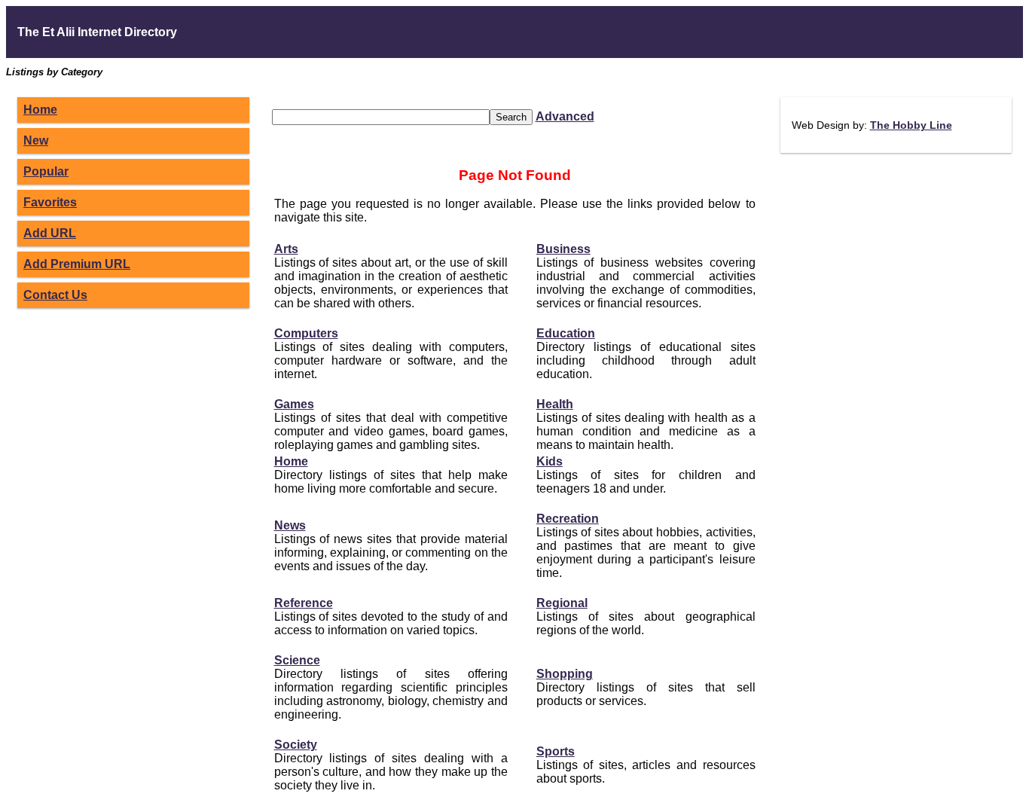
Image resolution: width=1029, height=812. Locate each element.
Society (295, 744)
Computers (306, 333)
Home (40, 109)
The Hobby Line (911, 125)
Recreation (567, 518)
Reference (303, 603)
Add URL (49, 233)
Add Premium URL (76, 264)
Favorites (50, 202)
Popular (46, 171)
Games (294, 404)
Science (297, 660)
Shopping (564, 673)
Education (565, 333)
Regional (562, 603)
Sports (555, 751)
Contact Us (55, 294)
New (35, 140)
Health (554, 404)
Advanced (565, 116)
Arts (286, 249)
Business (563, 249)
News (290, 525)
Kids (549, 461)
